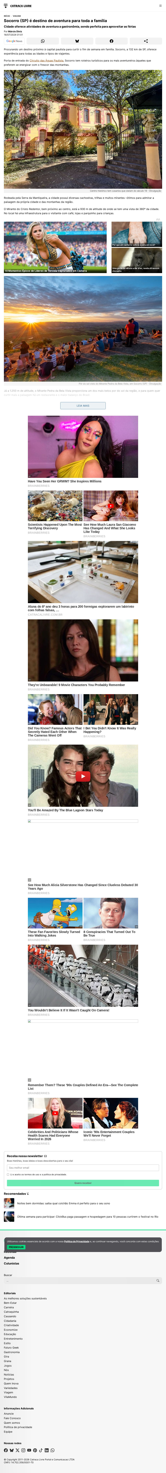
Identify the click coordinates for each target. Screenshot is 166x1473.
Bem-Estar (10, 1302)
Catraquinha (11, 1311)
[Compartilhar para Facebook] (111, 41)
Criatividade (11, 1325)
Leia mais (83, 405)
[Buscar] (158, 1280)
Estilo (7, 1343)
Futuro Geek (11, 1347)
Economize (11, 1329)
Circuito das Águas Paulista (46, 60)
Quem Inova (11, 1383)
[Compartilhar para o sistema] (146, 41)
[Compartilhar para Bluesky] (77, 41)
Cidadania (10, 1320)
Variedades (11, 1388)
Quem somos (12, 1422)
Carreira (9, 1307)
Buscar (8, 1275)
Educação (10, 1334)
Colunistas (11, 1263)
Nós (6, 1370)
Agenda (9, 1257)
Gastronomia (12, 1352)
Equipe (8, 1431)
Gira (6, 1356)
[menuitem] (83, 1253)
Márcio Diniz (15, 31)
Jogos (8, 1365)
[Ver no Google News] (14, 41)
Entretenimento (13, 1338)
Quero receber (83, 1183)
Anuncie (9, 1413)
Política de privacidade (18, 1427)
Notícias (9, 1374)
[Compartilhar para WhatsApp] (43, 41)
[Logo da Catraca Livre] (17, 5)
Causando (10, 1316)
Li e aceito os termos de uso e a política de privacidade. (38, 1174)
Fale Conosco (12, 1418)
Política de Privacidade (76, 1241)
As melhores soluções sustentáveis (25, 1298)
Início (7, 16)
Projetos (9, 1379)
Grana (7, 1361)
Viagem (17, 16)
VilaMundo (10, 1397)
